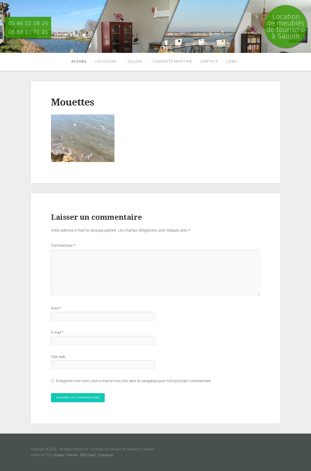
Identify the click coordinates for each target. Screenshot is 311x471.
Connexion (105, 455)
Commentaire (63, 245)
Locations (106, 61)
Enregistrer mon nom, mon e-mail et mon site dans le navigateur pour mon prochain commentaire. (133, 381)
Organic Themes (66, 455)
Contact (209, 61)
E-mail (57, 332)
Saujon (134, 61)
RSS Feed (87, 455)
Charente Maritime (172, 61)
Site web (58, 357)
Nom (56, 308)
